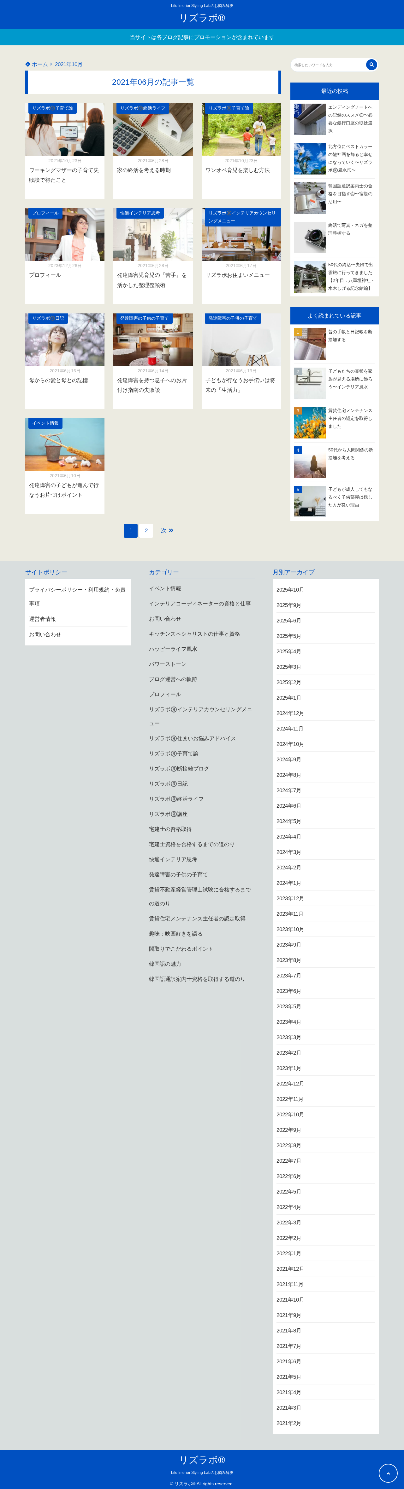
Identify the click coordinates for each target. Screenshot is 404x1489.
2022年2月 (288, 1238)
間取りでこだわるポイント (181, 949)
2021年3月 (288, 1408)
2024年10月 (290, 744)
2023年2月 (288, 1053)
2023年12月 (290, 899)
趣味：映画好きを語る (176, 934)
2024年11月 (290, 729)
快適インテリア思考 (140, 213)
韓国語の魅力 (165, 964)
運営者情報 (42, 619)
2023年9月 (288, 945)
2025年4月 (288, 652)
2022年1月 (288, 1254)
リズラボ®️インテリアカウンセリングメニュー (242, 217)
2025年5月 (288, 636)
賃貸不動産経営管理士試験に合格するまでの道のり (200, 897)
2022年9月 (288, 1130)
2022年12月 (290, 1084)
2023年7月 (288, 976)
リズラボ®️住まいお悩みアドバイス (192, 739)
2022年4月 (288, 1207)
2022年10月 (290, 1115)
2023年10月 (290, 929)
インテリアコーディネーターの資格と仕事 (200, 604)
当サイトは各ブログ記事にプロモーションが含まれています (202, 37)
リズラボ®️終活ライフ (142, 108)
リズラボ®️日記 (48, 318)
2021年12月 (290, 1269)
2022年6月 (288, 1176)
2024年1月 (288, 883)
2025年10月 (290, 590)
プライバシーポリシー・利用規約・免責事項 (77, 597)
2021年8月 (288, 1331)
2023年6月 (288, 991)
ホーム (39, 64)
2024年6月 (288, 806)
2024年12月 (290, 713)
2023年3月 (288, 1037)
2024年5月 (288, 821)
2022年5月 (288, 1192)
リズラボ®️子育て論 (52, 108)
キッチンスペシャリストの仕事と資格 (194, 634)
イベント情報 (45, 423)
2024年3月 (288, 852)
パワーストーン (168, 664)
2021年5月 (288, 1377)
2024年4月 (288, 837)
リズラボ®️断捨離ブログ (179, 769)
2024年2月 (288, 868)
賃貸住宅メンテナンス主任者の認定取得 (197, 919)
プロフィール (45, 213)
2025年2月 (288, 682)
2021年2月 (288, 1423)
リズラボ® (202, 18)
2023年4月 (288, 1022)
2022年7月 (288, 1161)
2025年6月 (288, 621)
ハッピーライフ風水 (173, 649)
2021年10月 (290, 1300)
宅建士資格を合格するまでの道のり (192, 844)
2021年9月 (288, 1315)
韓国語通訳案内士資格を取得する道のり (197, 979)
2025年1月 (288, 698)
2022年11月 (290, 1099)
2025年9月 (288, 605)
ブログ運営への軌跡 (173, 679)
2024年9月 (288, 760)
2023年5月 (288, 1007)
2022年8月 (288, 1145)
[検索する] (371, 64)
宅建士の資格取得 (170, 829)
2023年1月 (288, 1068)
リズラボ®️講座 (168, 814)
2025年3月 (288, 667)
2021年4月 (288, 1392)
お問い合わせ (45, 635)
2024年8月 (288, 775)
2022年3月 (288, 1223)
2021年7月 (288, 1346)
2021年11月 (290, 1284)
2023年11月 (290, 914)
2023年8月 (288, 960)
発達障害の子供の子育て (144, 318)
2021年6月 (288, 1362)
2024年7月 (288, 790)
